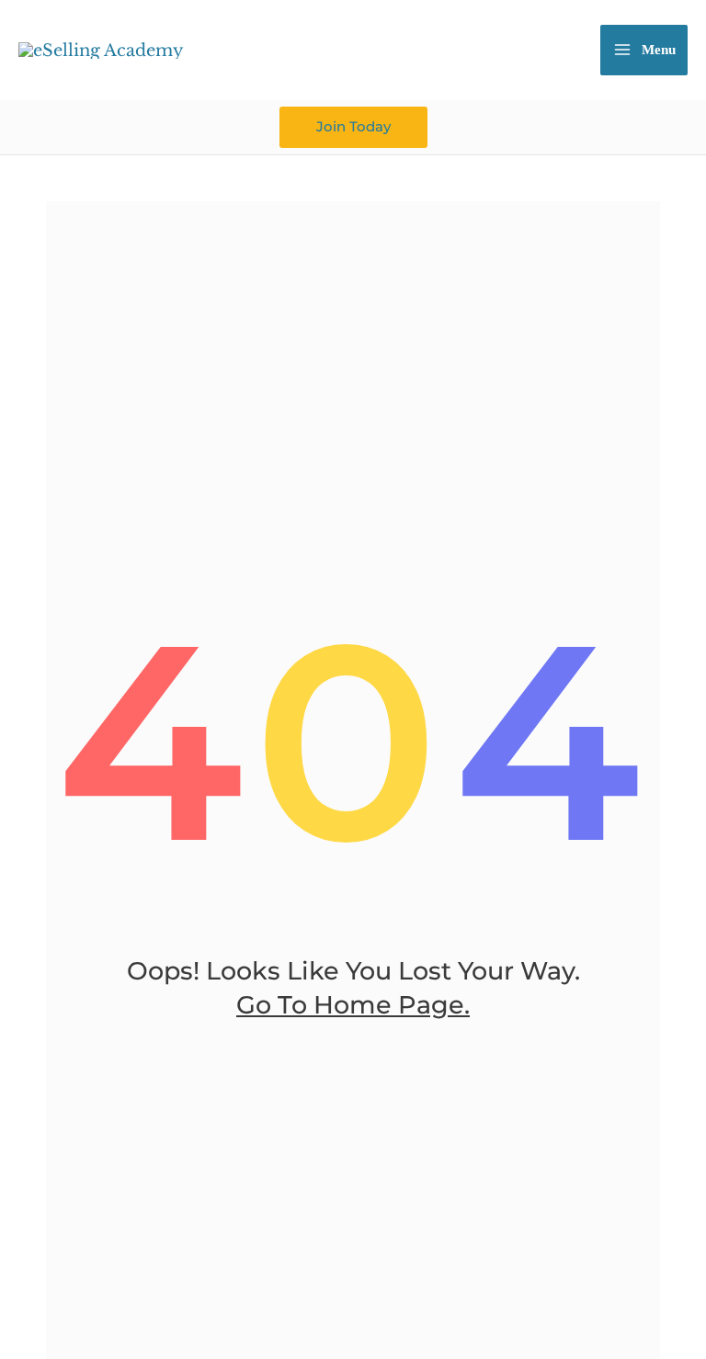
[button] (353, 127)
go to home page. (353, 1005)
